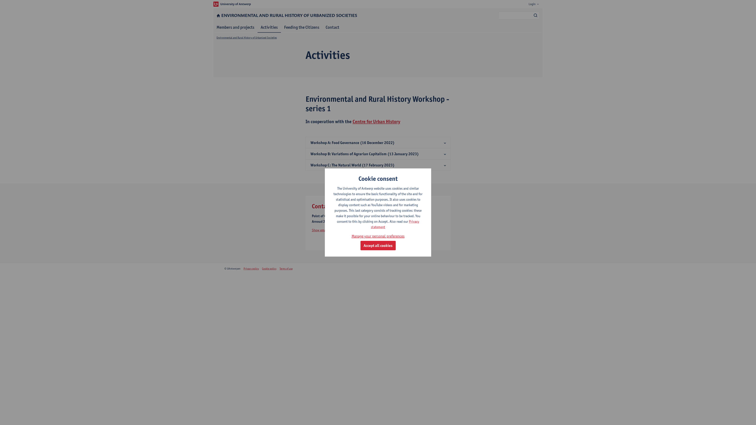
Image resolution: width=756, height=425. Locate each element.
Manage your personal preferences (378, 236)
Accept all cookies (378, 245)
